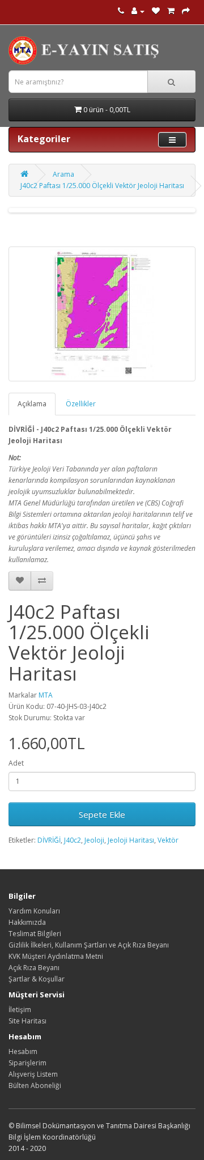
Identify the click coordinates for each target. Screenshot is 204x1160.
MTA (46, 695)
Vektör (168, 840)
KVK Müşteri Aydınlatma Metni (55, 956)
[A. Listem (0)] (156, 11)
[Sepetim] (171, 11)
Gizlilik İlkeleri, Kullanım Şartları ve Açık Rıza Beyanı (88, 945)
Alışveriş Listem (33, 1074)
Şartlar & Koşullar (36, 979)
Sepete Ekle (102, 814)
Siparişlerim (27, 1063)
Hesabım (22, 1051)
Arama (63, 174)
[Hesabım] (137, 11)
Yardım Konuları (34, 911)
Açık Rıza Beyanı (34, 967)
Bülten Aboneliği (34, 1085)
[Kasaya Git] (186, 11)
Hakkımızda (27, 922)
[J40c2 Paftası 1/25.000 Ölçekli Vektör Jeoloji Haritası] (102, 314)
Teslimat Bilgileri (34, 933)
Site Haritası (27, 1021)
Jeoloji (94, 840)
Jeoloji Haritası (131, 840)
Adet (16, 763)
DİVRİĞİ (49, 840)
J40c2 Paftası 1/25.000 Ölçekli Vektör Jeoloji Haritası (102, 185)
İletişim (19, 1009)
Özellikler (81, 404)
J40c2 (72, 840)
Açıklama (32, 404)
